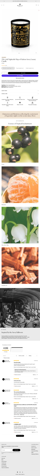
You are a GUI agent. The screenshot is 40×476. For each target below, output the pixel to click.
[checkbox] (9, 358)
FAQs (32, 452)
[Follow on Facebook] (17, 472)
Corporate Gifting (34, 450)
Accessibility (4, 464)
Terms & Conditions (5, 467)
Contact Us (33, 446)
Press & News (4, 461)
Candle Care (4, 462)
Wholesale (33, 449)
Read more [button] (22, 414)
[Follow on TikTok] (22, 472)
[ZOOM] (36, 53)
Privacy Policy (4, 466)
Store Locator (34, 447)
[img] (8, 360)
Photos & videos (7, 357)
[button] (16, 347)
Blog (2, 459)
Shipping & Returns (34, 454)
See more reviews (20, 435)
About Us (3, 458)
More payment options (20, 78)
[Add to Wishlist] (39, 10)
